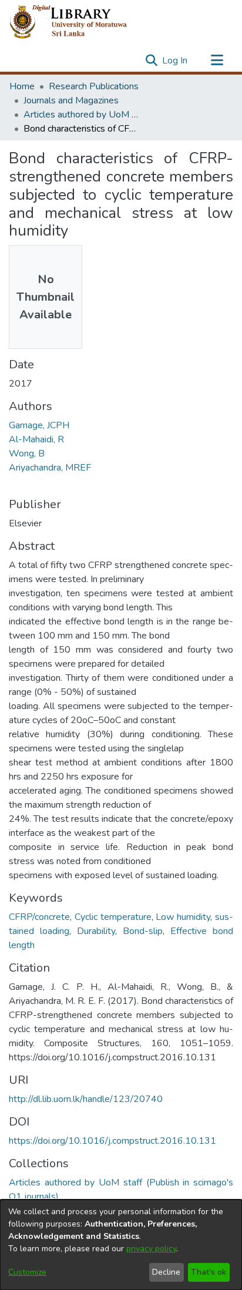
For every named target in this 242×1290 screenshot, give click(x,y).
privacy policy (151, 1248)
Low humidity (183, 917)
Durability (96, 931)
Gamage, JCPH (39, 425)
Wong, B (27, 453)
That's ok (208, 1272)
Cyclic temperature (113, 917)
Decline (166, 1272)
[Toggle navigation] (216, 60)
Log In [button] (175, 60)
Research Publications (94, 86)
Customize (27, 1272)
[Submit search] (151, 60)
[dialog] (121, 1245)
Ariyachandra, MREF (50, 467)
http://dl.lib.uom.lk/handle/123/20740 (86, 1099)
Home (22, 86)
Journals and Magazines (71, 100)
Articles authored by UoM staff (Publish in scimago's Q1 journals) (82, 114)
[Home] (78, 22)
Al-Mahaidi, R (36, 439)
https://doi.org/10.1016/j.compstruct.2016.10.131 (112, 1140)
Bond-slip (143, 931)
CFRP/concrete (39, 917)
